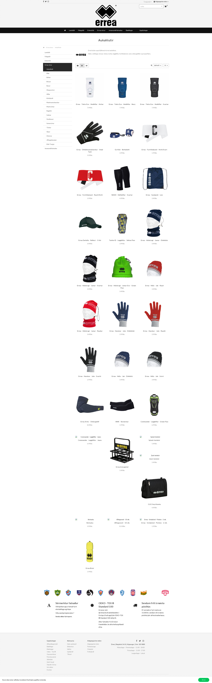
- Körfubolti (49, 98)
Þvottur (49, 670)
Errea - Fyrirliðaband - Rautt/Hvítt (90, 195)
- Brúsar (48, 82)
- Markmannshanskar (52, 102)
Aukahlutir (58, 47)
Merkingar (50, 649)
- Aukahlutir (49, 69)
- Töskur (48, 127)
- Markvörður (49, 107)
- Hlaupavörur (50, 90)
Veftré (69, 649)
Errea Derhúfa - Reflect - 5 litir (90, 240)
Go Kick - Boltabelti (122, 150)
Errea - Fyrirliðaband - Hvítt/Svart (154, 150)
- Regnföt (48, 111)
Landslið (72, 30)
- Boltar (48, 77)
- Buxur (47, 86)
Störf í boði (50, 662)
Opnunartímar (51, 654)
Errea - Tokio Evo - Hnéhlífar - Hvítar (90, 104)
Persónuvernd (51, 657)
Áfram (204, 680)
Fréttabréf (90, 652)
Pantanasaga (91, 646)
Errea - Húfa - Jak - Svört (154, 376)
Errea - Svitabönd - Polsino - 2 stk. (154, 523)
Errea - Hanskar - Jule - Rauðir (154, 331)
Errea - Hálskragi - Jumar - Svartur (90, 285)
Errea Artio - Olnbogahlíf (90, 422)
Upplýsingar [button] (143, 30)
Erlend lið (90, 30)
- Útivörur (48, 136)
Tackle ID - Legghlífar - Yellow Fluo (122, 240)
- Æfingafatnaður (51, 140)
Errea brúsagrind (122, 467)
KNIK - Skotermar (122, 422)
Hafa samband (71, 644)
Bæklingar (129, 30)
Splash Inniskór (154, 440)
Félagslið (81, 30)
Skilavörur (70, 646)
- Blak (47, 73)
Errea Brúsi (90, 568)
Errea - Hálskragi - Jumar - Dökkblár (154, 240)
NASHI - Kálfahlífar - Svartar (122, 195)
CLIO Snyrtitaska (154, 504)
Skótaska (89, 523)
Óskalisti (90, 649)
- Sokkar (48, 115)
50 (165, 65)
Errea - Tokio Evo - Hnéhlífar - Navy (122, 104)
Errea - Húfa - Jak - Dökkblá (122, 376)
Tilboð (69, 654)
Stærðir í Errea (51, 665)
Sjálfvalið (157, 65)
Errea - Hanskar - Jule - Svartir (90, 376)
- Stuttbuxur (49, 119)
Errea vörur (101, 30)
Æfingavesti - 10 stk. (122, 523)
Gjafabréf (70, 652)
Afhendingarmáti (52, 644)
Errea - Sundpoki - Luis (154, 195)
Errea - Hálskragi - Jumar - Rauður (90, 331)
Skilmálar (50, 659)
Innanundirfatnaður (116, 30)
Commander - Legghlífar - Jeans (90, 440)
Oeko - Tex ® (51, 652)
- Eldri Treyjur (49, 144)
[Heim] (65, 30)
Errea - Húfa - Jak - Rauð (154, 285)
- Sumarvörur (49, 123)
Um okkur (50, 667)
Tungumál (147, 2)
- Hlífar (47, 94)
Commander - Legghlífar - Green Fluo (154, 422)
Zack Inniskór (154, 459)
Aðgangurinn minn (161, 1)
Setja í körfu (86, 112)
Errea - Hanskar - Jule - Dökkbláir (122, 331)
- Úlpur (47, 132)
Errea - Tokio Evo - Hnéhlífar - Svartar (154, 104)
